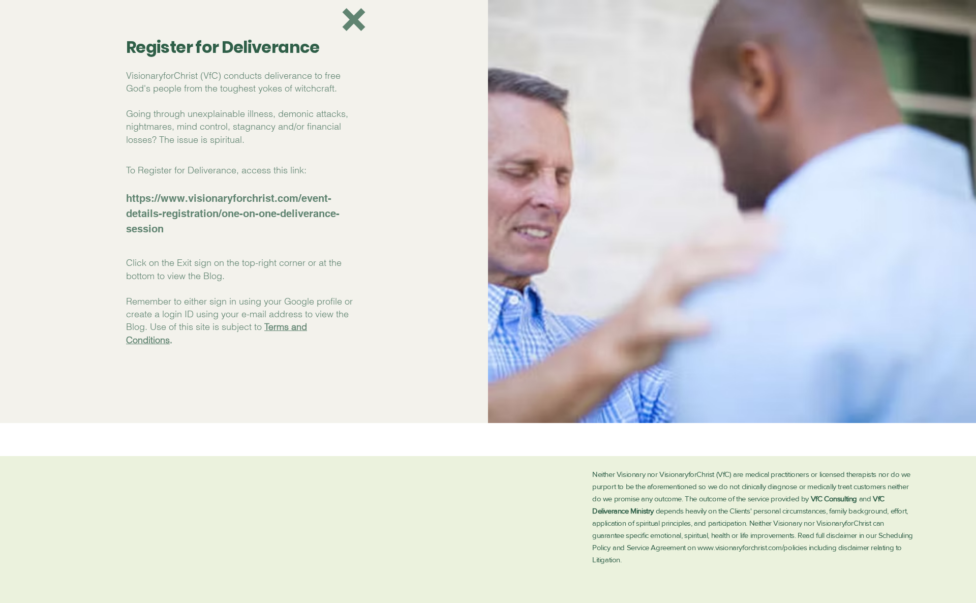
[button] (354, 19)
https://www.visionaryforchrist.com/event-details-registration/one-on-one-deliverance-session (233, 213)
